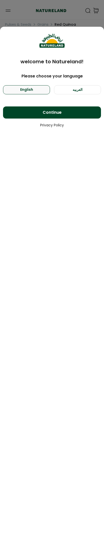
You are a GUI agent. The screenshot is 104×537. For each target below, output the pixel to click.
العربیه (78, 89)
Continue (52, 112)
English (26, 89)
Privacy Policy (52, 125)
